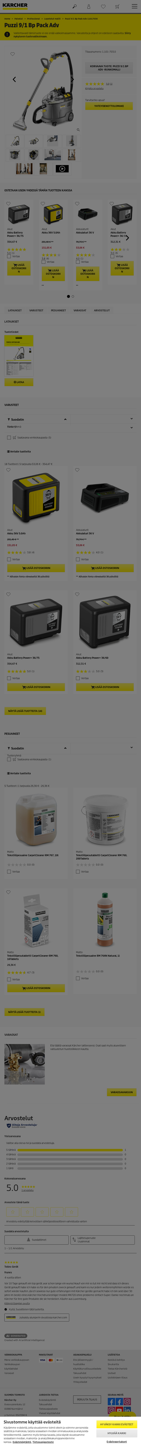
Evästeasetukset (117, 1441)
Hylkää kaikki (117, 1433)
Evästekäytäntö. (22, 1442)
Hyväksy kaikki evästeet (116, 1424)
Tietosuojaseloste (43, 1442)
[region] (70, 1432)
